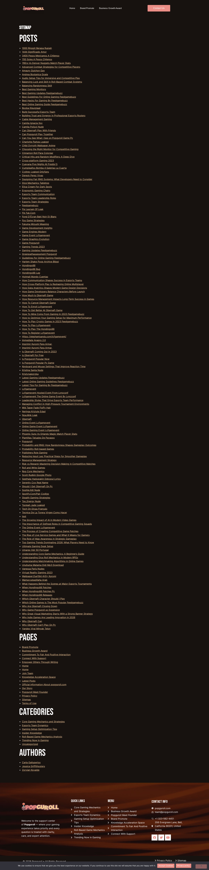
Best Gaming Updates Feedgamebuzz (42, 93)
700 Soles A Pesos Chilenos (37, 59)
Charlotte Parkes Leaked (35, 141)
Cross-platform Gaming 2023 (38, 160)
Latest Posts (28, 680)
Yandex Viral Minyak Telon (36, 628)
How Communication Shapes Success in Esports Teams (52, 280)
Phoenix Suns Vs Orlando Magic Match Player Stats (49, 433)
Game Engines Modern (34, 231)
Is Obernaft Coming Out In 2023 (39, 351)
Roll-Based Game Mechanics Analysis (42, 736)
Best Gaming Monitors (34, 89)
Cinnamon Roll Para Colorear (37, 153)
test (24, 516)
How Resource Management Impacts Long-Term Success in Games (58, 299)
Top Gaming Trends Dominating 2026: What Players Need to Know (58, 542)
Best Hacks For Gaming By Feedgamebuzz (45, 100)
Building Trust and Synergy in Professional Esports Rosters (53, 115)
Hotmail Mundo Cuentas (35, 276)
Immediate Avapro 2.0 (34, 340)
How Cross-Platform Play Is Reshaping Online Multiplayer (53, 284)
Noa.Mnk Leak (29, 415)
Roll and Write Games (33, 467)
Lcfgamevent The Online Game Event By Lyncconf (49, 396)
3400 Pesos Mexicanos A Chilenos (40, 55)
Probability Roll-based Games (38, 448)
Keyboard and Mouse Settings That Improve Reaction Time (53, 366)
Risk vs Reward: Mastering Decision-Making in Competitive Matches (58, 463)
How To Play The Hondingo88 (38, 329)
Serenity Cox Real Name (35, 482)
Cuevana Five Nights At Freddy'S (39, 164)
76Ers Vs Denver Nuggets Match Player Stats (46, 63)
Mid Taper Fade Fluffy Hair (36, 407)
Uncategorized (30, 744)
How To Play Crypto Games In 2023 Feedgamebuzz (50, 321)
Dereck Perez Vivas (32, 175)
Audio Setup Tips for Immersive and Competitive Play (51, 78)
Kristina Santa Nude (32, 370)
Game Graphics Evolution (35, 239)
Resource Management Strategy (39, 460)
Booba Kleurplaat (31, 108)
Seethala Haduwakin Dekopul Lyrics (41, 478)
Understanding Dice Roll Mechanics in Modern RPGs (50, 557)
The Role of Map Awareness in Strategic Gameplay (49, 538)
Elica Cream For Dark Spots (37, 186)
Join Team (27, 673)
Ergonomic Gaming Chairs (36, 190)
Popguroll (27, 441)
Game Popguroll (30, 242)
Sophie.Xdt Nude (31, 490)
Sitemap (26, 699)
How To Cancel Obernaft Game (39, 302)
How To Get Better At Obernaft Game (42, 310)
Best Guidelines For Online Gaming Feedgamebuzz (49, 96)
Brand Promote (87, 8)
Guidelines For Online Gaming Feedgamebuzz (46, 257)
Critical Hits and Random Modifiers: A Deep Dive (48, 156)
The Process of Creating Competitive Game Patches (50, 531)
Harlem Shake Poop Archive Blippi (40, 261)
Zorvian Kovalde (30, 770)
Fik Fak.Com (28, 212)
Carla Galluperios (31, 762)
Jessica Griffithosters (33, 766)
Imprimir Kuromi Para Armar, (37, 344)
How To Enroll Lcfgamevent (37, 306)
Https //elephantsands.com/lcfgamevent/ (44, 336)
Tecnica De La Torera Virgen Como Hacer (44, 512)
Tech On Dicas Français (34, 508)
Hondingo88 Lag (31, 272)
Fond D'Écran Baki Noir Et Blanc (39, 216)
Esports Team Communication (38, 194)
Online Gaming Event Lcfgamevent (40, 430)
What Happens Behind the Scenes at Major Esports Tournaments (57, 583)
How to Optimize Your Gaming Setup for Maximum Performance (57, 317)
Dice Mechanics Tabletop (35, 183)
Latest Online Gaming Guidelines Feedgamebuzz (48, 381)
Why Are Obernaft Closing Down (39, 606)
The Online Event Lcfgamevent (38, 527)
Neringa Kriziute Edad (33, 411)
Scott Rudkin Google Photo (36, 475)
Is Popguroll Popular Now (35, 359)
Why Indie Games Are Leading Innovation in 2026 (48, 617)
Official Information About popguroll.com (44, 684)
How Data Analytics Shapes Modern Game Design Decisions (54, 287)
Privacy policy (183, 865)
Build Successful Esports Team (38, 111)
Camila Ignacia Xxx (32, 123)
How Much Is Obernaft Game (37, 295)
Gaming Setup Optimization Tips (39, 729)
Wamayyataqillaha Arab (34, 579)
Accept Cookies (166, 865)
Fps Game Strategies (33, 220)
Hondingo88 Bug (31, 269)
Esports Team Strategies (35, 201)
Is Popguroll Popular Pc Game (38, 362)
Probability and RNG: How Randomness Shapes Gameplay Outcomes (59, 445)
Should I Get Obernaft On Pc (37, 486)
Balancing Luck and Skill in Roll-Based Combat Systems (52, 81)
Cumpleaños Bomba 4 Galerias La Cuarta (44, 167)
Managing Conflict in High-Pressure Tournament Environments (55, 403)
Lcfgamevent (29, 388)
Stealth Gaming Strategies (36, 497)
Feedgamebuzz (30, 205)
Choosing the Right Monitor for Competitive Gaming (50, 149)
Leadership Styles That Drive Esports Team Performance (52, 400)
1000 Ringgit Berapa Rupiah (37, 48)
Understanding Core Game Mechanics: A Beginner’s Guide (53, 553)
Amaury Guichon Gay (33, 70)
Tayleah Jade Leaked (33, 505)
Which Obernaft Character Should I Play (43, 598)
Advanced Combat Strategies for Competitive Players (51, 66)
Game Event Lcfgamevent (36, 235)
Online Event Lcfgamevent (36, 422)
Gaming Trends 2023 (33, 246)
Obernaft (27, 419)
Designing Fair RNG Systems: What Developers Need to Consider (57, 179)
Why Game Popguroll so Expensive (41, 609)
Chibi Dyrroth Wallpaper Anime (38, 145)
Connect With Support (34, 658)
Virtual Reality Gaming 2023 (37, 572)
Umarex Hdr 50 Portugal (35, 550)
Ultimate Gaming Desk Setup (37, 546)
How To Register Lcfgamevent (38, 332)
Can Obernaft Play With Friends (39, 130)
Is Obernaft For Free (33, 355)
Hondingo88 (28, 265)
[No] (201, 866)
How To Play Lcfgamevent (36, 325)
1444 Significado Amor (34, 51)
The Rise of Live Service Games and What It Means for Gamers (56, 535)
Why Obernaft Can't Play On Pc (39, 624)
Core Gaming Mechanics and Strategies (43, 721)
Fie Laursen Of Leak (32, 209)
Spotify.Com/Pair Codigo (35, 493)
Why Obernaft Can (32, 621)
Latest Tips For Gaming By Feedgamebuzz (45, 385)
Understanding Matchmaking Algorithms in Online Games (52, 561)
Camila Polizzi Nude (33, 126)
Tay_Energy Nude (31, 501)
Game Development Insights (37, 228)
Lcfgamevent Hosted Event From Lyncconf (45, 392)
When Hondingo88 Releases (37, 595)
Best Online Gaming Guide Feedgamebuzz (44, 104)
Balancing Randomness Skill (37, 85)
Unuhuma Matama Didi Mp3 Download (43, 565)
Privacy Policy (29, 695)
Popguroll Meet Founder (35, 692)
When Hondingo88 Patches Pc (38, 591)
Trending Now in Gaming (35, 740)
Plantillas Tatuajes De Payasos (38, 437)
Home (72, 8)
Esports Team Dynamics (35, 725)
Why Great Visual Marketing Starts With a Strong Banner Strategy (57, 613)
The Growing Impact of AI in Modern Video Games (49, 520)
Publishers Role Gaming (34, 452)
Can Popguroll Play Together (37, 134)
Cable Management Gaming (37, 119)
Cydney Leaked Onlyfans (35, 171)
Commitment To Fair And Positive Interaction (46, 654)
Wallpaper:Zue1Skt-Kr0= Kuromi (39, 576)
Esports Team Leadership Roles (39, 198)
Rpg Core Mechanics (33, 471)
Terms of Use (29, 703)
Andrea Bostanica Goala (35, 74)
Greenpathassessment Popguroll (39, 254)
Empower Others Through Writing (40, 662)
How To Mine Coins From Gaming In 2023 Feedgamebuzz (53, 314)
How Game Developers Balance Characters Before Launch (53, 291)
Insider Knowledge (32, 732)
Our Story (27, 688)
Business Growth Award (110, 8)
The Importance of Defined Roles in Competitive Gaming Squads (57, 523)
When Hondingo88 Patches (36, 587)
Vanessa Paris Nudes (33, 568)
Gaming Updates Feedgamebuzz (39, 250)
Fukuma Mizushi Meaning (35, 224)
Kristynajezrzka (30, 374)
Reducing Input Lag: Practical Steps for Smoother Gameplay (54, 456)
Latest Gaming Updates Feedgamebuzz (43, 377)
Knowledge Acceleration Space (39, 677)
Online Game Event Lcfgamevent (39, 426)
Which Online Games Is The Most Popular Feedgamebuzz (52, 602)
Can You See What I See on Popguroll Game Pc (47, 138)
